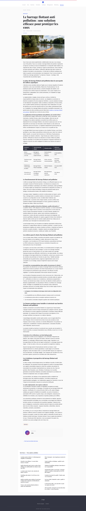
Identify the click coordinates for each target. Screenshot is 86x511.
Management (50, 4)
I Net (43, 499)
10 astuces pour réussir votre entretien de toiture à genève (30, 471)
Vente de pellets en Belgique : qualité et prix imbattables (54, 462)
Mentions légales (40, 503)
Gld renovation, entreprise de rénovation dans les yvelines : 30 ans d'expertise (55, 488)
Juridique (44, 4)
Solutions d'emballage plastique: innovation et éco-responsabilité (55, 466)
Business (32, 4)
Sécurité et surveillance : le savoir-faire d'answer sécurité (29, 462)
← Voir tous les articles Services (30, 441)
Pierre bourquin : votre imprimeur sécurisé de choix (55, 457)
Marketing (56, 4)
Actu (28, 4)
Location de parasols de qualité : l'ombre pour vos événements (55, 476)
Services (62, 4)
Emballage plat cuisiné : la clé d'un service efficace (30, 476)
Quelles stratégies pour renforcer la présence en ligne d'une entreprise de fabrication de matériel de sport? (31, 481)
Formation (38, 4)
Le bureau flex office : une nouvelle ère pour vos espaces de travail (54, 484)
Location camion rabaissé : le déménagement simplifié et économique (30, 457)
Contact (47, 503)
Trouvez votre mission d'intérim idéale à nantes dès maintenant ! (30, 485)
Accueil (24, 4)
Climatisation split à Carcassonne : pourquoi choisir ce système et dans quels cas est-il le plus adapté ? (54, 471)
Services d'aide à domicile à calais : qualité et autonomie (55, 480)
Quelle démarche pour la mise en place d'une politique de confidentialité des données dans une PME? (31, 467)
